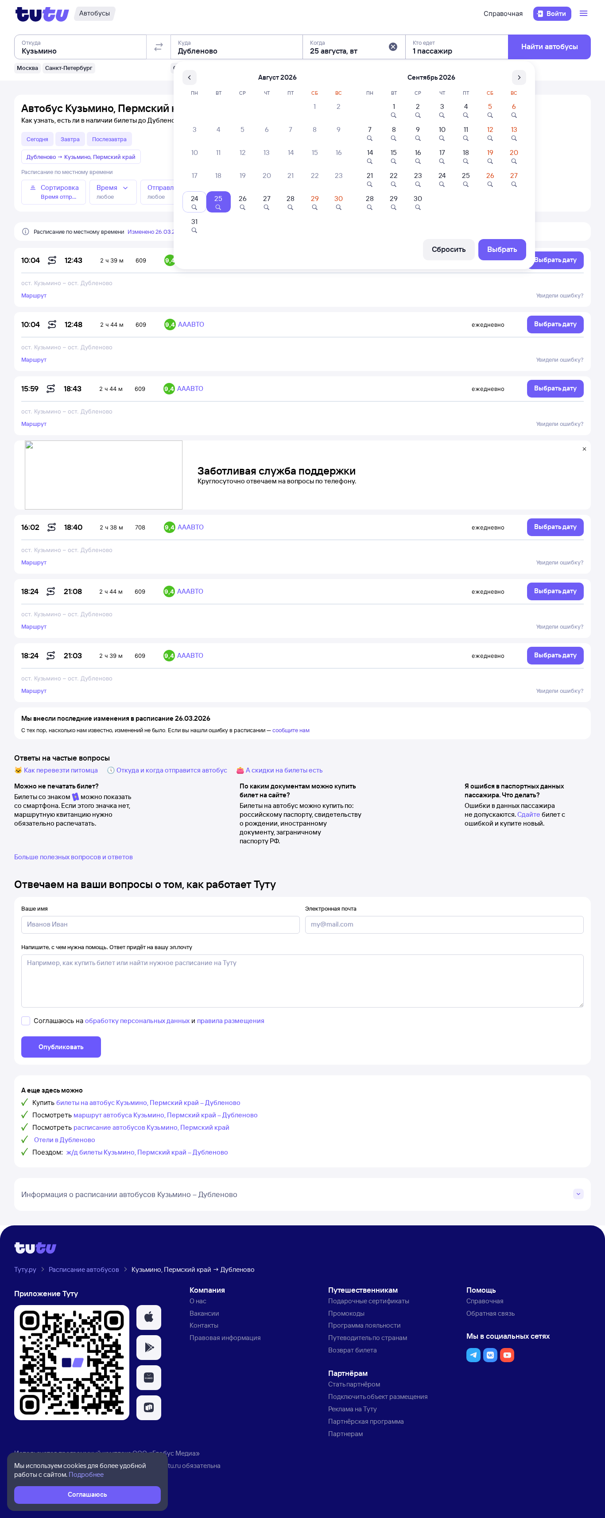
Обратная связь (490, 1313)
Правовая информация (225, 1337)
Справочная (503, 13)
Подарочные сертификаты (368, 1301)
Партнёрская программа (366, 1421)
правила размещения (230, 1020)
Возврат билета (352, 1350)
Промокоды (346, 1313)
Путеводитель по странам (367, 1337)
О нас (198, 1301)
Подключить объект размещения (378, 1396)
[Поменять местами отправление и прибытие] (158, 47)
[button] (393, 47)
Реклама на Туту (352, 1409)
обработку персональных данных (137, 1020)
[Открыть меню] (584, 13)
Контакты (204, 1325)
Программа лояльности (364, 1325)
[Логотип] (42, 14)
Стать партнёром (354, 1384)
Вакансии (204, 1313)
